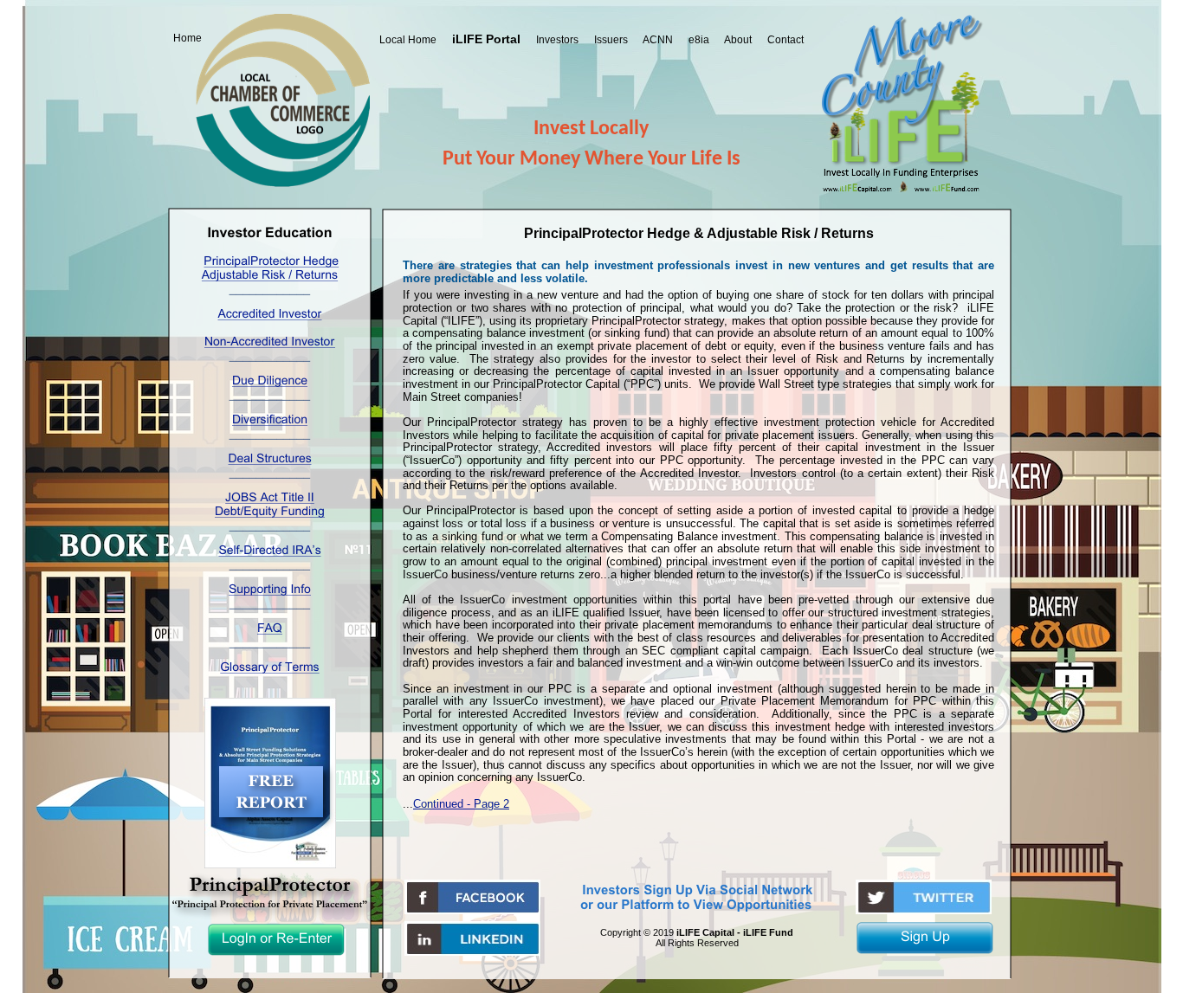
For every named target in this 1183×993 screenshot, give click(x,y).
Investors (557, 40)
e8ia (698, 40)
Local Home (407, 40)
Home (187, 38)
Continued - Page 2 (461, 803)
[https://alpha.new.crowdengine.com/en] (472, 951)
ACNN (658, 40)
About (738, 40)
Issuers (611, 40)
